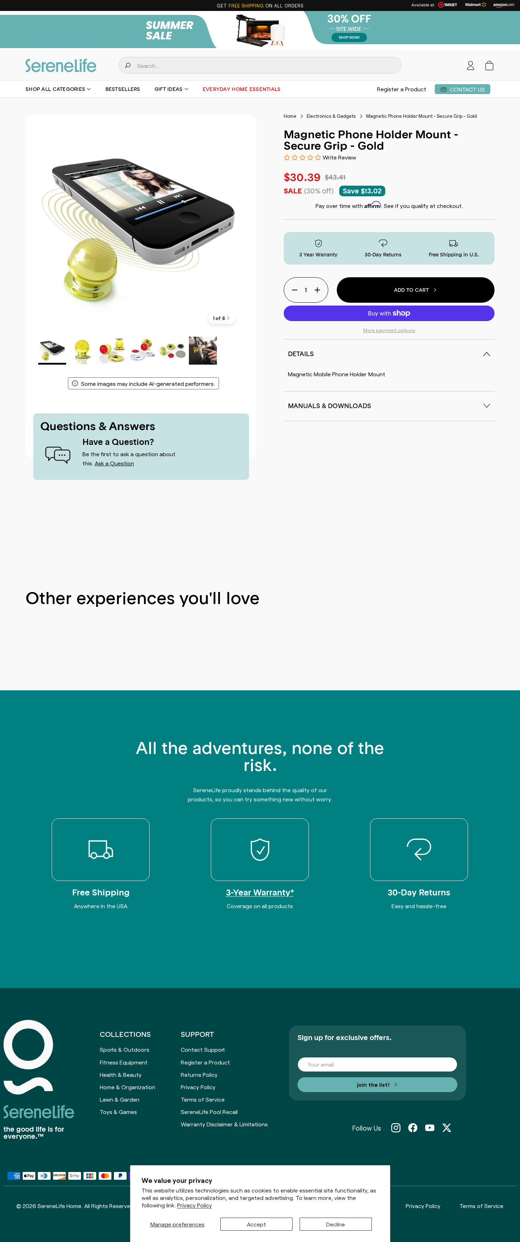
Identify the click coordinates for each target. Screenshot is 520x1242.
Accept (256, 1224)
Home (290, 116)
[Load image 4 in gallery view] (143, 351)
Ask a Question (114, 463)
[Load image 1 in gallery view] (52, 351)
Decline (335, 1224)
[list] (140, 229)
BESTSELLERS (122, 89)
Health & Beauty (120, 1074)
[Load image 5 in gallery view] (173, 351)
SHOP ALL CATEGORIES (55, 89)
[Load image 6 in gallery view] (203, 351)
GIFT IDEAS (169, 89)
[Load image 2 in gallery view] (82, 351)
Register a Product (401, 89)
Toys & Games (118, 1111)
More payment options (389, 330)
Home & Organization (127, 1087)
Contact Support (203, 1049)
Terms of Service (203, 1099)
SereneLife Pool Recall (209, 1111)
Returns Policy (199, 1074)
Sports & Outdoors (124, 1049)
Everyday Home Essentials (242, 89)
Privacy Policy (194, 1205)
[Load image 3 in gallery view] (112, 351)
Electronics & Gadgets (331, 116)
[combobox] (260, 65)
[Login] (471, 65)
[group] (260, 30)
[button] (489, 65)
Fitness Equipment (124, 1062)
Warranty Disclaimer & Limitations (224, 1124)
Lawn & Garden (119, 1099)
